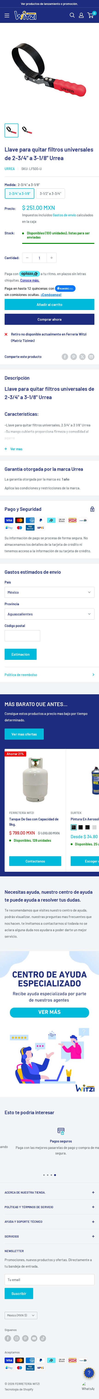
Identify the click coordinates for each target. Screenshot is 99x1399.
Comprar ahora (49, 319)
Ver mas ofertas (24, 734)
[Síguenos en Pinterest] (25, 1338)
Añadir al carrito (49, 304)
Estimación (21, 654)
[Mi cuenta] (81, 15)
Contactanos (35, 861)
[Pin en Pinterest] (73, 356)
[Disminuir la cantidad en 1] (27, 258)
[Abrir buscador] (72, 15)
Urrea (10, 169)
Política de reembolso (21, 675)
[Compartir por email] (91, 356)
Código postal (15, 626)
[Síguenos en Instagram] (16, 1338)
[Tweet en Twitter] (82, 356)
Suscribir (19, 1293)
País (8, 582)
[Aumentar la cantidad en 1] (51, 258)
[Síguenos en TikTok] (43, 1338)
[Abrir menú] (7, 15)
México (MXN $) (17, 1315)
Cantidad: (12, 258)
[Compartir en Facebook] (65, 356)
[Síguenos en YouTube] (34, 1338)
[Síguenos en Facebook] (8, 1338)
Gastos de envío (64, 215)
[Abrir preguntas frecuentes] (89, 1373)
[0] (90, 15)
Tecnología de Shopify (19, 1389)
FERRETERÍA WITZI (21, 813)
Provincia (12, 604)
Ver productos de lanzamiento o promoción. (49, 4)
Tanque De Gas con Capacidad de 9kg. (33, 821)
